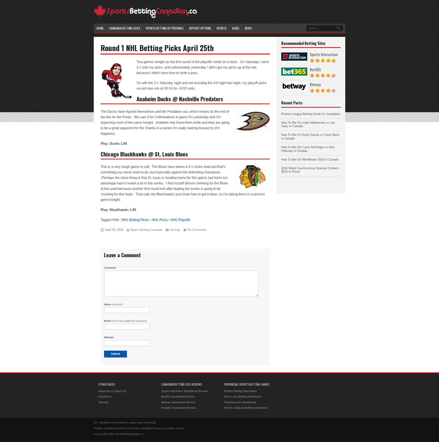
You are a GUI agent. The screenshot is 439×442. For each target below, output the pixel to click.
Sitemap (103, 402)
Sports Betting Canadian (146, 230)
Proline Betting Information (240, 391)
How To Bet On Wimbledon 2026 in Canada (309, 159)
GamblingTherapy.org (152, 428)
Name (113, 304)
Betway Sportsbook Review (178, 402)
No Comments (197, 230)
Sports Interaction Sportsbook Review (184, 391)
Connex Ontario (175, 428)
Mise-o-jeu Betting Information (242, 396)
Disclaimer (105, 396)
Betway (315, 84)
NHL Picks (160, 220)
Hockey (175, 230)
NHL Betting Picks (135, 220)
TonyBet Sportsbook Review (178, 407)
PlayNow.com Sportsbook (240, 402)
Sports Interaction (324, 54)
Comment (111, 267)
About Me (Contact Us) (112, 391)
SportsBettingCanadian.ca (129, 434)
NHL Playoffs (180, 220)
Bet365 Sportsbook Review (178, 396)
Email (125, 320)
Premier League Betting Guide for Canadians (310, 114)
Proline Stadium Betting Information (246, 407)
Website (109, 337)
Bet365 (315, 69)
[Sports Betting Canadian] (145, 17)
